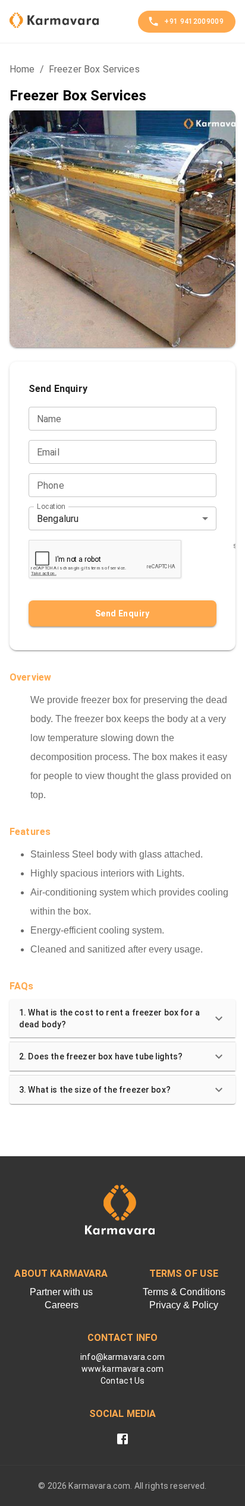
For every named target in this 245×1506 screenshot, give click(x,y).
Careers (61, 1305)
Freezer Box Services (94, 69)
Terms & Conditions (184, 1292)
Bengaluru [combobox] (57, 518)
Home (22, 69)
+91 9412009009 (194, 21)
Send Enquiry (122, 613)
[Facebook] (122, 1439)
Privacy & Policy (183, 1305)
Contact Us (122, 1380)
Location (51, 506)
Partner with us (61, 1292)
